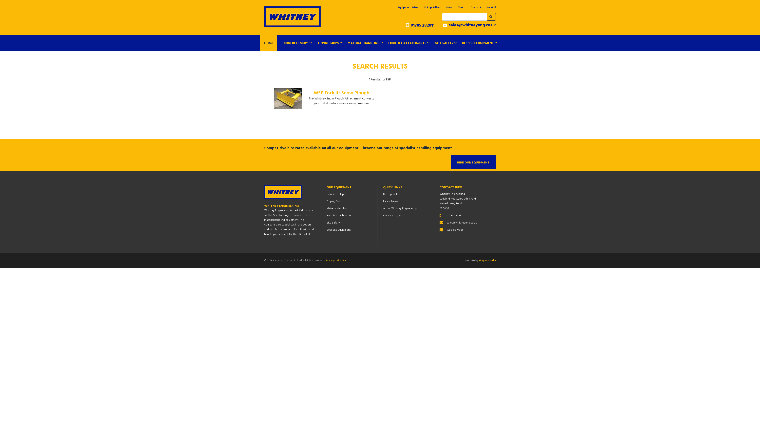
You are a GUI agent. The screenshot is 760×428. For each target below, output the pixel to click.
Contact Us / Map (393, 215)
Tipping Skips (328, 43)
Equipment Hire (408, 8)
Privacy (330, 260)
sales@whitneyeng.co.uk (472, 25)
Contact (476, 8)
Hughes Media (487, 260)
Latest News (390, 201)
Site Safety (444, 43)
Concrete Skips (296, 43)
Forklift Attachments (407, 43)
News (449, 8)
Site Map (342, 260)
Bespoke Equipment (478, 43)
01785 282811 (422, 25)
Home (268, 43)
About (462, 8)
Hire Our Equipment (473, 162)
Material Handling (364, 43)
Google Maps (455, 230)
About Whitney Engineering (400, 208)
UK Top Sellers (432, 8)
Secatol (491, 8)
